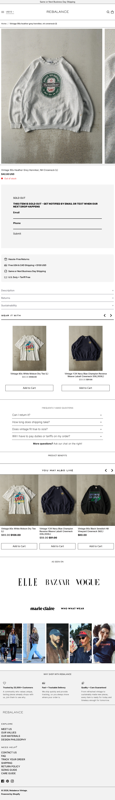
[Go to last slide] (105, 315)
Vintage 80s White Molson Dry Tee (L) (29, 373)
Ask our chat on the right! (68, 443)
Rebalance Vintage (18, 790)
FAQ (3, 755)
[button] (108, 12)
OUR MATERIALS (10, 735)
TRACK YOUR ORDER (13, 759)
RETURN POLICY (10, 766)
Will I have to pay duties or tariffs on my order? (41, 436)
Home (3, 24)
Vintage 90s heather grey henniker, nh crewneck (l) (33, 24)
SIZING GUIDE (9, 769)
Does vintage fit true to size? (30, 429)
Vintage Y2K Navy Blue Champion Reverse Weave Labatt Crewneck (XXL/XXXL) (86, 375)
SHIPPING (6, 762)
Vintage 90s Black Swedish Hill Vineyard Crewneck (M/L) (93, 530)
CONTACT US (9, 752)
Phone (17, 223)
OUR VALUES (8, 732)
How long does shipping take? (31, 422)
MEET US (6, 729)
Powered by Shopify (10, 794)
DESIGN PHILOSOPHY (13, 739)
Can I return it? (21, 414)
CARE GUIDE (8, 773)
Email (16, 212)
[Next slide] (111, 315)
